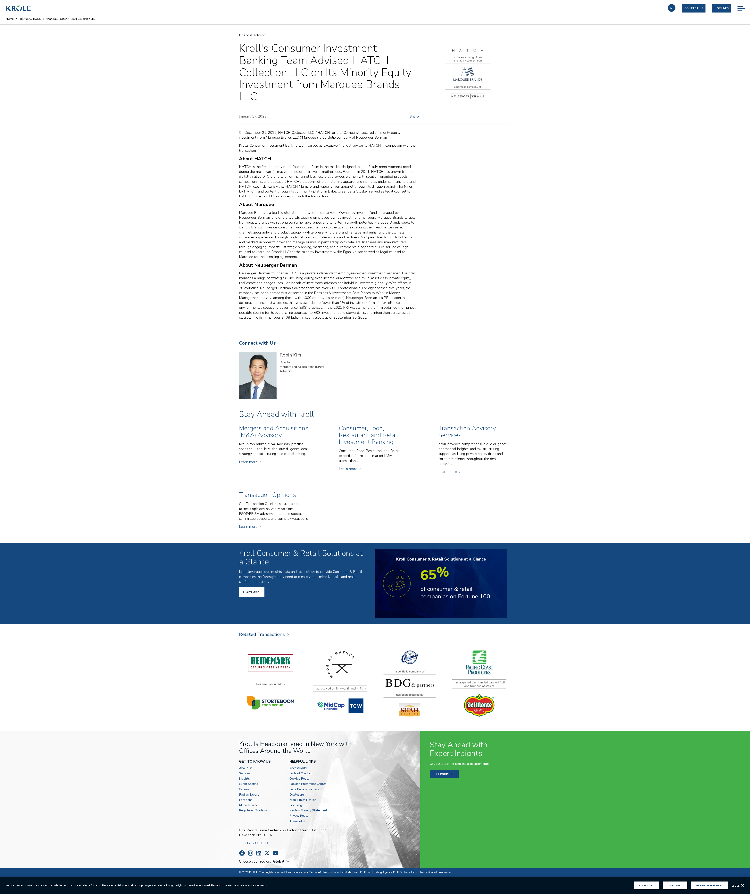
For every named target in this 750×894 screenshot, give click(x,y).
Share (414, 116)
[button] (672, 8)
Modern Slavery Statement (308, 810)
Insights (244, 779)
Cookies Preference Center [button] (307, 784)
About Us (246, 768)
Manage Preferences (709, 885)
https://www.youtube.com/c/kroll (276, 853)
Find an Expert (249, 795)
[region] (375, 885)
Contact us (693, 8)
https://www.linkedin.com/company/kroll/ (258, 853)
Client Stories (248, 784)
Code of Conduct (300, 773)
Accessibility (298, 768)
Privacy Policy (298, 816)
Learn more (248, 462)
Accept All (646, 885)
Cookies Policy (299, 779)
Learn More (251, 592)
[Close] (742, 885)
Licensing (295, 805)
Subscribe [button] (444, 774)
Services (245, 773)
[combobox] (281, 861)
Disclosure (296, 795)
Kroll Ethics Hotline (302, 800)
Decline (675, 885)
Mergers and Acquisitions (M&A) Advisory (302, 369)
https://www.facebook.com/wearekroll (242, 853)
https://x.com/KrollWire (267, 853)
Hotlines (721, 8)
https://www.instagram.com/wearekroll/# (250, 853)
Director (285, 362)
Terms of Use (298, 821)
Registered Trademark (254, 810)
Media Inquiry (248, 805)
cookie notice (236, 885)
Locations (245, 800)
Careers (244, 789)
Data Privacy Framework (306, 789)
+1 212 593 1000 (253, 843)
